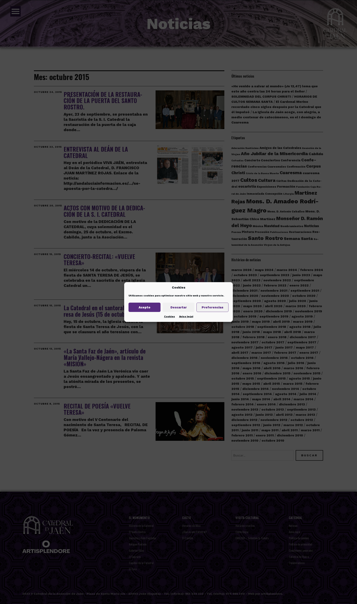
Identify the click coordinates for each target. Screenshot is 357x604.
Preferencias (212, 307)
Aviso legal (186, 316)
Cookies (169, 316)
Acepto (144, 307)
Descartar (178, 307)
